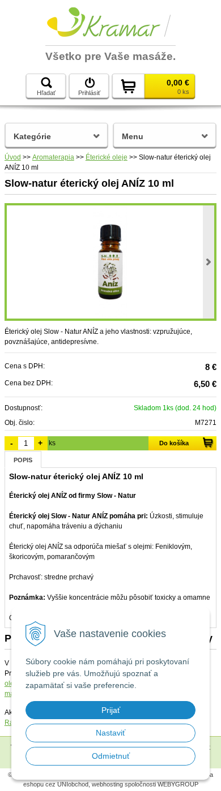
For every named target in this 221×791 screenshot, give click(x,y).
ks (52, 443)
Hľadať (46, 92)
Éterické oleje (107, 157)
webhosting (107, 784)
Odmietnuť (111, 755)
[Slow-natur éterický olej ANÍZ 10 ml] (110, 262)
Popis (23, 460)
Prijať (110, 710)
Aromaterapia (53, 157)
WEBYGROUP (178, 784)
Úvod (13, 157)
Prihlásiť (89, 92)
